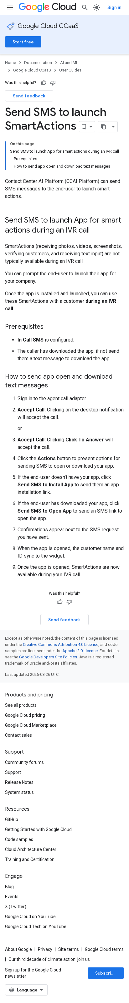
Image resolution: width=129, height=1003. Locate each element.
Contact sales (18, 735)
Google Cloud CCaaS (48, 26)
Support (13, 772)
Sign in (114, 7)
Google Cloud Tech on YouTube (35, 926)
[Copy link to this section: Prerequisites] (50, 327)
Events (11, 896)
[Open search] (85, 7)
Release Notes (19, 782)
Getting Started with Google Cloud (38, 829)
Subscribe (106, 973)
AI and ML (69, 62)
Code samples (19, 839)
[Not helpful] (53, 82)
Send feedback (29, 96)
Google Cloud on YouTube (30, 916)
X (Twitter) (15, 906)
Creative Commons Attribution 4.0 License (60, 644)
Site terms (68, 949)
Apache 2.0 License (80, 650)
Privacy (45, 949)
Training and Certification (29, 859)
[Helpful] (43, 82)
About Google (18, 949)
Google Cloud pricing (25, 715)
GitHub (11, 819)
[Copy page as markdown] (103, 126)
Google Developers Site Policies (48, 657)
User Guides (70, 70)
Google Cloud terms (104, 949)
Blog (9, 886)
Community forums (24, 762)
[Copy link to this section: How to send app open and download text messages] (54, 386)
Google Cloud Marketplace (31, 725)
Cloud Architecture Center (30, 849)
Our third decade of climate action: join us (49, 959)
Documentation (38, 62)
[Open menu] (10, 7)
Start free (23, 42)
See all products (21, 705)
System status (19, 792)
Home (10, 62)
